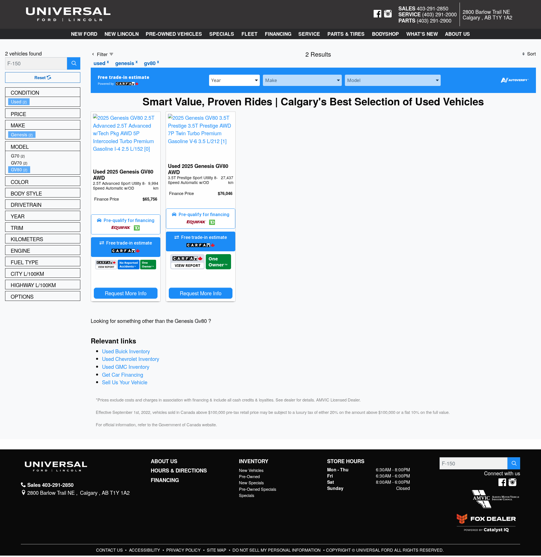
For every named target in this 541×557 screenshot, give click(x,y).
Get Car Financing (122, 374)
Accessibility (145, 550)
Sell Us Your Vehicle (124, 382)
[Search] (73, 63)
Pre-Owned (249, 476)
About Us (164, 461)
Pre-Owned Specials (257, 489)
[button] (84, 34)
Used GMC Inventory (125, 366)
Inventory (253, 461)
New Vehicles (251, 470)
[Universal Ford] (68, 13)
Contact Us (110, 550)
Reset (40, 77)
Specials (246, 495)
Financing (165, 480)
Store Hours (345, 461)
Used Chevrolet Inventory (130, 358)
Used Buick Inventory (126, 351)
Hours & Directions (179, 470)
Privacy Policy (184, 550)
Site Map (217, 550)
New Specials (251, 482)
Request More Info (126, 293)
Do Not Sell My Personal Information (277, 550)
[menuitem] (44, 101)
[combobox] (234, 79)
